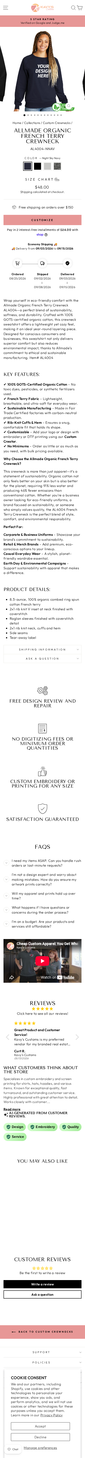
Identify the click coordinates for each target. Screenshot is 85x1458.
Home (17, 123)
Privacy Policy (51, 1415)
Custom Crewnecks (57, 123)
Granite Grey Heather (47, 166)
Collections (32, 123)
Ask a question (42, 658)
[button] (9, 1037)
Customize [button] (42, 220)
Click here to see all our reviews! (42, 1013)
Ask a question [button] (42, 1294)
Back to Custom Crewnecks (45, 1331)
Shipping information (42, 649)
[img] (42, 1008)
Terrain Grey (57, 166)
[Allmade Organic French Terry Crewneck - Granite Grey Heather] (20, 1238)
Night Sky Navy (28, 166)
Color (43, 158)
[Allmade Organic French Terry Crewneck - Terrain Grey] (25, 1238)
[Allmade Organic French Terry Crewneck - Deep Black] (16, 1238)
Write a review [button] (42, 1284)
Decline (40, 1437)
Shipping (26, 192)
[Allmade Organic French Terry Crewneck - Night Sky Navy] (11, 1238)
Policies (41, 1362)
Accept (40, 1426)
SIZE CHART (39, 179)
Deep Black (37, 166)
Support (41, 1352)
